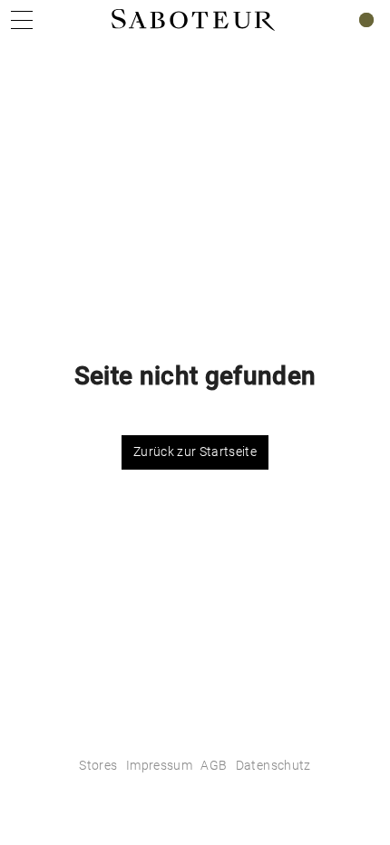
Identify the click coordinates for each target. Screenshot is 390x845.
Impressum (159, 765)
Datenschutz (273, 765)
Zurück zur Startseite (195, 451)
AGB (213, 765)
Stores (98, 765)
